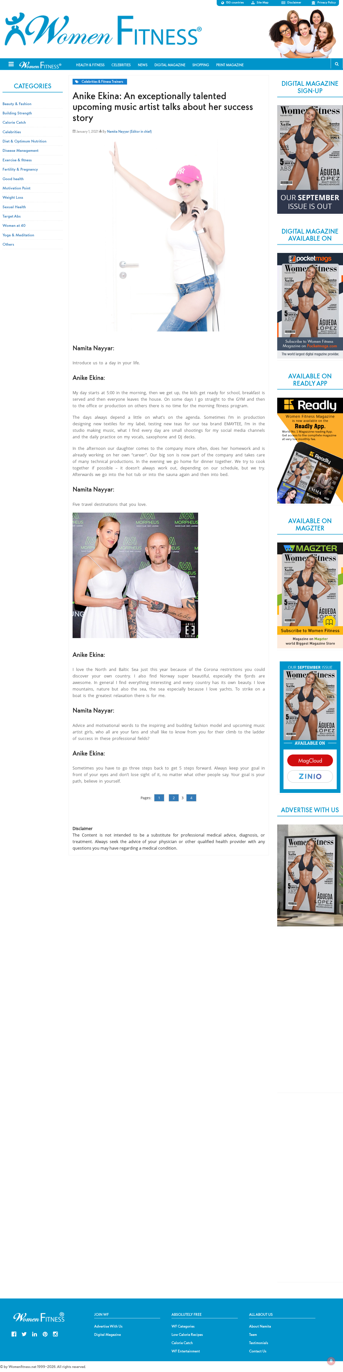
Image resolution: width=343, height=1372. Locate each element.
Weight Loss (13, 197)
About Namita (260, 1326)
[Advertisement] (310, 1014)
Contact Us (257, 1351)
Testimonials (258, 1343)
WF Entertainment (186, 1351)
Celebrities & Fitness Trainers (102, 82)
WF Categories (183, 1326)
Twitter (24, 1333)
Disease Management (20, 150)
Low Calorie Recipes (187, 1334)
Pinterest (45, 1333)
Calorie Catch (14, 122)
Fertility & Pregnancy (20, 169)
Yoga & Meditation (18, 234)
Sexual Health (14, 206)
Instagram (55, 1333)
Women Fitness (103, 29)
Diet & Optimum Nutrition (24, 141)
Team (253, 1334)
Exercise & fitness (17, 159)
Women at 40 (14, 225)
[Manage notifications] (331, 1361)
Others (8, 244)
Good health (13, 178)
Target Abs (12, 216)
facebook (14, 1333)
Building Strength (17, 112)
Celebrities (12, 131)
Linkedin (34, 1333)
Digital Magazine (107, 1334)
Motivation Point (16, 187)
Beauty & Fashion (17, 103)
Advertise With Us (108, 1326)
